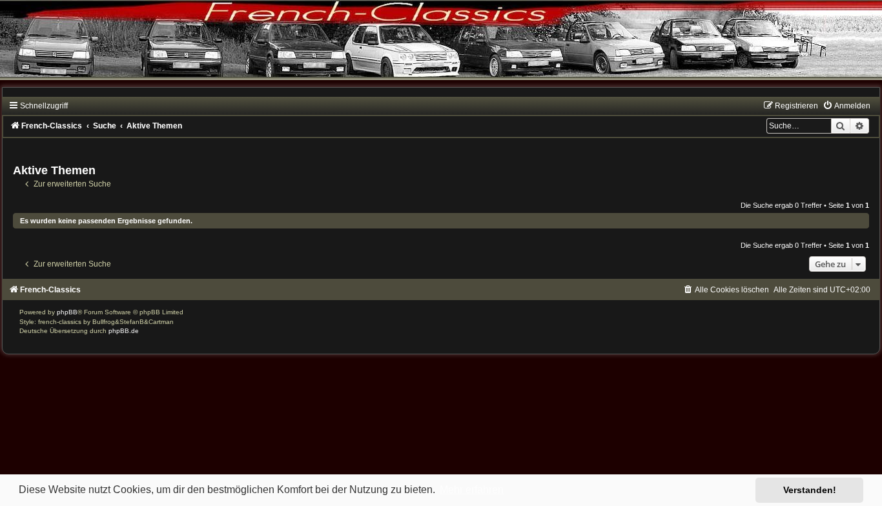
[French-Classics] (441, 48)
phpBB (67, 312)
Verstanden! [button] (809, 490)
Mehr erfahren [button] (472, 489)
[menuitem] (846, 105)
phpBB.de (123, 330)
